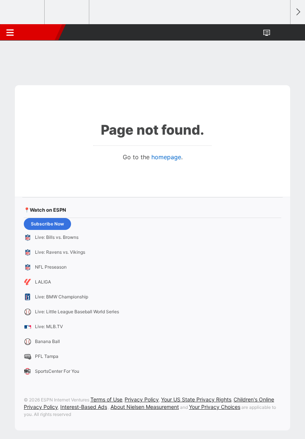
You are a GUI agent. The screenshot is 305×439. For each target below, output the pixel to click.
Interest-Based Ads (83, 407)
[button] (280, 32)
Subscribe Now (47, 224)
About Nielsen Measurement (144, 407)
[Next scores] (297, 12)
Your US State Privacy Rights (196, 399)
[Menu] (10, 32)
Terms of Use (106, 399)
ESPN (40, 32)
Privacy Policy (142, 399)
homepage (166, 157)
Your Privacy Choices (214, 407)
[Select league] (23, 12)
